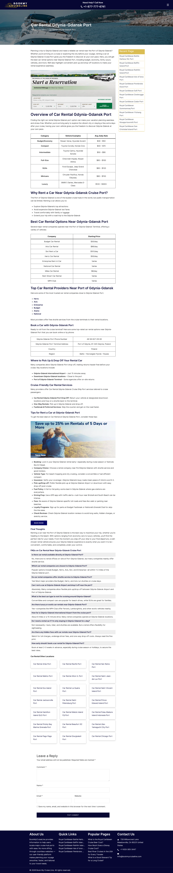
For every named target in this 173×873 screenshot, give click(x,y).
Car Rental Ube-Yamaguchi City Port (100, 725)
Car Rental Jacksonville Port (43, 701)
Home (33, 30)
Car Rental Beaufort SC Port (72, 725)
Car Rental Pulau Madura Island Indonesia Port (102, 713)
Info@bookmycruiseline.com (129, 856)
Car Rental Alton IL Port (72, 676)
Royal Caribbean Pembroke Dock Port (75, 851)
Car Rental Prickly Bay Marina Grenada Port (42, 725)
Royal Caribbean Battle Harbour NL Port (76, 839)
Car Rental (42, 30)
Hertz (36, 299)
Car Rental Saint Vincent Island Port (102, 689)
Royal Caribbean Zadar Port (131, 101)
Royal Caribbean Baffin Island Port (73, 842)
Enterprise (38, 305)
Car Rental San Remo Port (101, 665)
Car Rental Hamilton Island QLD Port (41, 713)
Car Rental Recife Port (71, 664)
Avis (36, 302)
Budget (37, 308)
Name (40, 785)
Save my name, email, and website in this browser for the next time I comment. (72, 806)
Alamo (36, 311)
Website (78, 796)
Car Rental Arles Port (42, 664)
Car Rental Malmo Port (43, 676)
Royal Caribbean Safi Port (131, 91)
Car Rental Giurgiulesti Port (71, 737)
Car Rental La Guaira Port (71, 689)
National (37, 314)
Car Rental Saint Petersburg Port (69, 701)
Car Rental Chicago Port (102, 736)
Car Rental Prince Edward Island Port (100, 701)
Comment (41, 767)
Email (40, 796)
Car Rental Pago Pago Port (42, 737)
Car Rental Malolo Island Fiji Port (72, 713)
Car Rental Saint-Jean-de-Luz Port (101, 677)
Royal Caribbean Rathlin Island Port (74, 845)
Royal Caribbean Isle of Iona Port (73, 848)
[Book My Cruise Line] (16, 5)
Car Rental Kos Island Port (42, 689)
